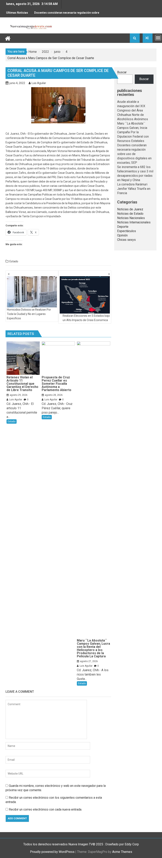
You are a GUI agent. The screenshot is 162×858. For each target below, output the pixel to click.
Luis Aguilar (39, 83)
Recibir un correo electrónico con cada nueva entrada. (45, 809)
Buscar (122, 72)
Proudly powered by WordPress (52, 852)
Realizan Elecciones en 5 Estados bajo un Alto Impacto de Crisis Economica (86, 318)
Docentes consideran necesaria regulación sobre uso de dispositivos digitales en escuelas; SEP (66, 14)
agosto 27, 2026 (89, 661)
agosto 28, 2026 (54, 395)
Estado (13, 261)
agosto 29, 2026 (18, 395)
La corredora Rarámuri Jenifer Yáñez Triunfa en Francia (133, 188)
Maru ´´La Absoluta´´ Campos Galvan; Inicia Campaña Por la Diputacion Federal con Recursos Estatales (133, 132)
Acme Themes (122, 852)
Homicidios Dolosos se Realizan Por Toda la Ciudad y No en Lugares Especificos (29, 314)
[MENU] (158, 38)
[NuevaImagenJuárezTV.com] (8, 37)
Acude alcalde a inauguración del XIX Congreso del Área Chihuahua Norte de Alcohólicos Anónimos (132, 110)
